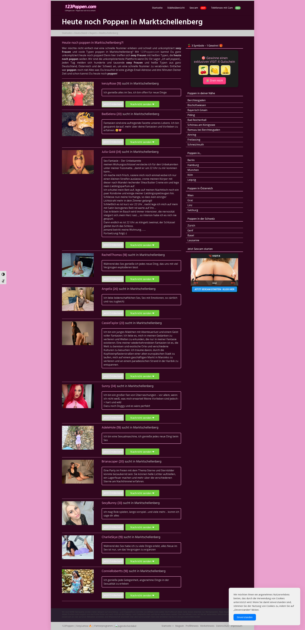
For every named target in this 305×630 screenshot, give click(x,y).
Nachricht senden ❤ (142, 104)
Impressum (236, 625)
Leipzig (191, 180)
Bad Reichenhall (196, 120)
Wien (190, 195)
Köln (190, 175)
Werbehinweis (207, 625)
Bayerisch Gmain (197, 110)
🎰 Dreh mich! (214, 80)
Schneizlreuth (195, 144)
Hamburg (193, 165)
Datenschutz (222, 625)
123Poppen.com (149, 52)
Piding (191, 115)
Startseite (157, 8)
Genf (190, 230)
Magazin (179, 625)
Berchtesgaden (196, 100)
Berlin (191, 160)
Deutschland (80, 32)
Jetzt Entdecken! (112, 104)
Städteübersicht (176, 8)
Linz (189, 205)
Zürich (191, 225)
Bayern (93, 32)
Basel (190, 235)
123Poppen (68, 625)
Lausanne (193, 240)
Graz (190, 200)
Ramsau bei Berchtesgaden (203, 129)
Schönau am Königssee (201, 125)
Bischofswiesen (196, 105)
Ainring (191, 134)
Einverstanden (245, 617)
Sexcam (197, 8)
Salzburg (192, 210)
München (193, 170)
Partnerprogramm (103, 625)
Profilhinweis (192, 625)
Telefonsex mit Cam (225, 8)
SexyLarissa (82, 625)
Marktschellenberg (146, 84)
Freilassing (193, 139)
